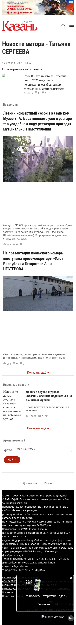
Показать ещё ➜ (38, 372)
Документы (30, 483)
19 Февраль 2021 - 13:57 (16, 63)
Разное (48, 483)
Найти (12, 459)
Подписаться (45, 604)
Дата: (8, 450)
